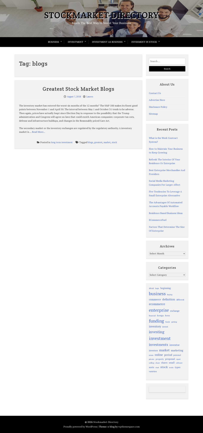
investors (153, 350)
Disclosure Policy (158, 107)
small (172, 362)
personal (177, 355)
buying (169, 294)
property (160, 359)
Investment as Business (107, 42)
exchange (175, 310)
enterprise (159, 310)
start (157, 367)
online (159, 355)
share (157, 363)
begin (157, 288)
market (107, 142)
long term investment (62, 142)
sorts (151, 367)
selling (151, 363)
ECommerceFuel (157, 220)
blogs (90, 142)
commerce (155, 299)
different (180, 299)
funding (156, 321)
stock (114, 142)
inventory (155, 326)
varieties (153, 371)
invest (165, 326)
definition (168, 299)
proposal (170, 359)
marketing (177, 350)
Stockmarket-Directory (101, 15)
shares (164, 362)
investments (158, 344)
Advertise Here (157, 100)
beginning (165, 288)
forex (167, 315)
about (151, 288)
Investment (75, 42)
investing (156, 331)
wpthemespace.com (129, 426)
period (168, 355)
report (178, 359)
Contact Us (155, 93)
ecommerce (157, 304)
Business (53, 42)
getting (174, 322)
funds (167, 322)
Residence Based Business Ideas (165, 213)
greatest (98, 142)
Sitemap (153, 113)
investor (174, 345)
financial (152, 316)
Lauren (89, 96)
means (151, 355)
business (157, 293)
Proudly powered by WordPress (80, 426)
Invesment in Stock (144, 42)
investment (160, 338)
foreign (160, 315)
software (179, 363)
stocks (171, 367)
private (151, 359)
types (177, 367)
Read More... (38, 131)
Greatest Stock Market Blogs (78, 88)
